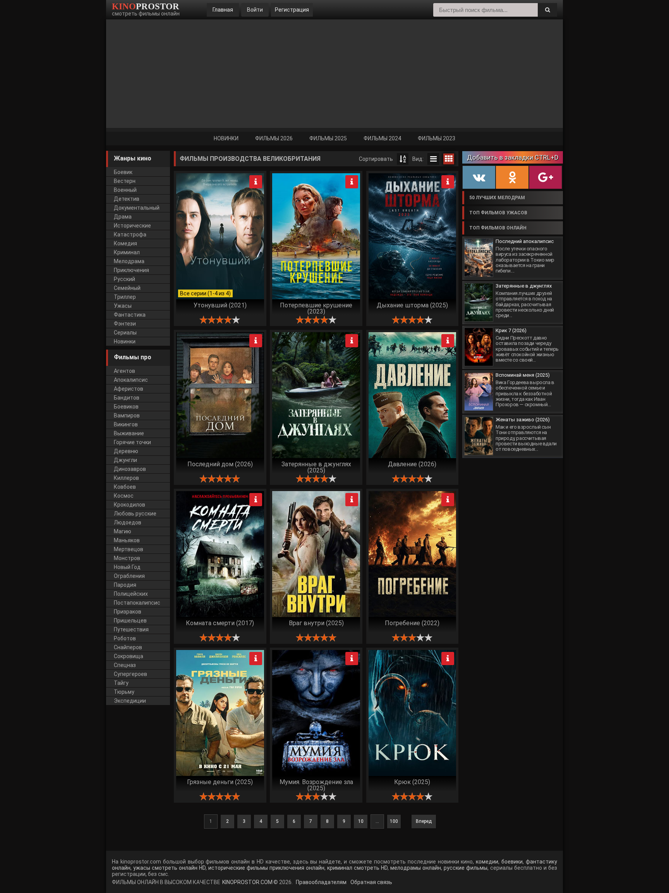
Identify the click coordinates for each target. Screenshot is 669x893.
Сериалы (125, 332)
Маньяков (127, 540)
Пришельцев (130, 620)
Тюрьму (124, 692)
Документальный (137, 208)
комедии (487, 862)
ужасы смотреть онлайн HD (169, 868)
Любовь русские (135, 513)
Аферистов (128, 389)
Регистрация (292, 10)
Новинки (226, 138)
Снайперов (128, 647)
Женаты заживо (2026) (523, 419)
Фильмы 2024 (382, 138)
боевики (512, 862)
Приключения (131, 270)
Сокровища (128, 656)
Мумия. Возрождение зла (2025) (316, 784)
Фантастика (130, 315)
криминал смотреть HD (357, 868)
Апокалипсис (131, 380)
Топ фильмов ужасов (498, 212)
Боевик (123, 172)
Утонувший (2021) (220, 305)
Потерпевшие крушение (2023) (316, 308)
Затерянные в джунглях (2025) (316, 467)
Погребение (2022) (412, 623)
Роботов (125, 638)
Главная (223, 10)
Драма (123, 217)
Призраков (127, 612)
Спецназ (125, 665)
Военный (125, 190)
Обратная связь (370, 882)
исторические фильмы (237, 868)
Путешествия (131, 629)
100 (394, 821)
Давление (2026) (412, 464)
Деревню (126, 451)
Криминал (127, 252)
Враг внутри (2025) (316, 623)
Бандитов (126, 398)
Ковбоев (125, 487)
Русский (124, 279)
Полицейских (131, 594)
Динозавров (130, 469)
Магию (122, 531)
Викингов (126, 424)
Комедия (125, 243)
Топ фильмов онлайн (498, 228)
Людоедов (127, 522)
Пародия (125, 585)
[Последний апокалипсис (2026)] (478, 257)
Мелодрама (129, 261)
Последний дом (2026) (220, 464)
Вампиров (127, 415)
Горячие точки (132, 442)
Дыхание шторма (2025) (412, 305)
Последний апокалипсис (525, 241)
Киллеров (126, 478)
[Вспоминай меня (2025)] (478, 391)
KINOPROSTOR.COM (247, 882)
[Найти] (547, 10)
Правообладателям (321, 882)
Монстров (127, 558)
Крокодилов (129, 505)
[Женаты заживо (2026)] (478, 436)
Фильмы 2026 (274, 138)
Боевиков (126, 406)
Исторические (132, 225)
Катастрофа (130, 234)
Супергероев (130, 674)
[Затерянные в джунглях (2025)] (478, 302)
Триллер (125, 297)
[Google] (545, 177)
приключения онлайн (296, 868)
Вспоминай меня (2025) (523, 375)
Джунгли (125, 460)
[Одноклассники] (512, 177)
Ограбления (129, 576)
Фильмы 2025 (328, 138)
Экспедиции (130, 701)
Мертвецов (128, 549)
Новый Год (127, 567)
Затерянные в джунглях (524, 286)
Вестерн (125, 181)
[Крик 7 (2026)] (478, 347)
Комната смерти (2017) (220, 623)
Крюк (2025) (412, 782)
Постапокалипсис (137, 603)
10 (361, 821)
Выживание (129, 433)
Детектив (126, 199)
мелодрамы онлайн (415, 868)
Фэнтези (125, 324)
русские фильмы (465, 868)
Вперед (424, 821)
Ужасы (123, 306)
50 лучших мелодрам (497, 197)
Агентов (124, 371)
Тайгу (121, 683)
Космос (124, 496)
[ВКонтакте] (479, 177)
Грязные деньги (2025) (220, 782)
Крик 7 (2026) (511, 330)
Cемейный (127, 288)
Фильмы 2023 (436, 138)
